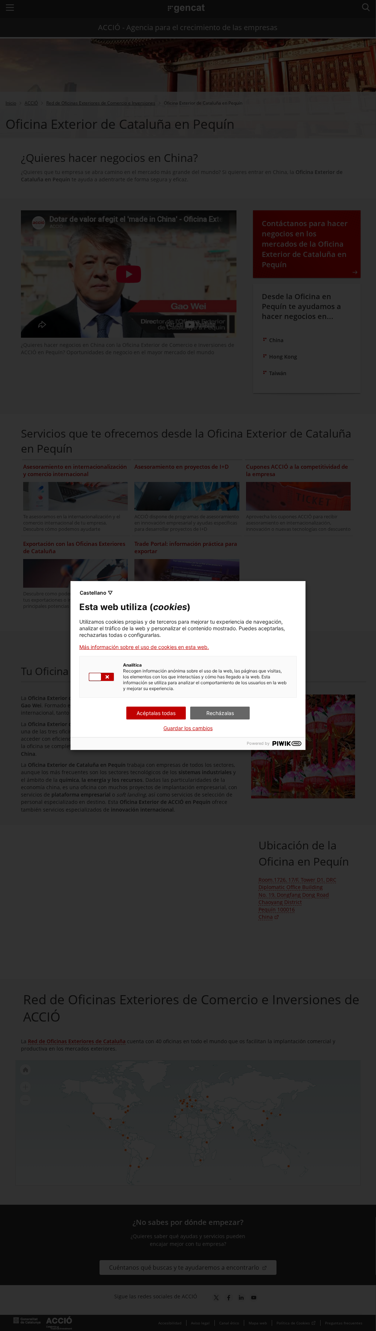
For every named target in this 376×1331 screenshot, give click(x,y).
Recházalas (220, 713)
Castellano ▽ (96, 593)
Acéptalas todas (156, 713)
